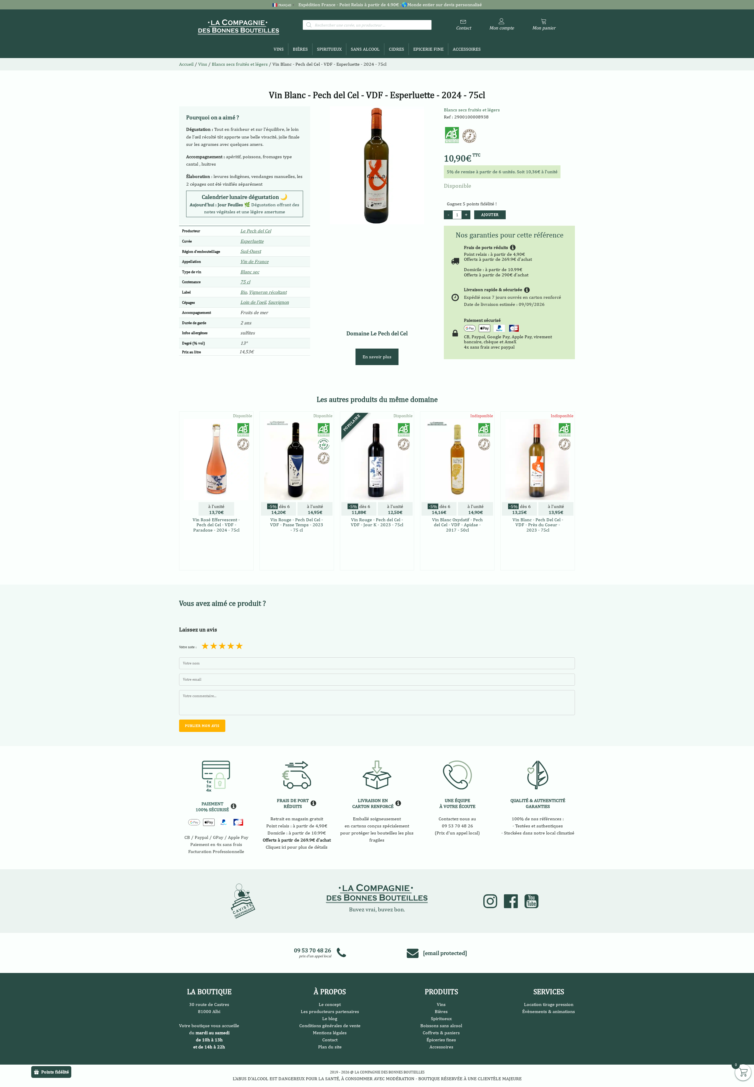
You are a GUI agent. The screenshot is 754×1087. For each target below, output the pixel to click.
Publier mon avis (202, 726)
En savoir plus (377, 356)
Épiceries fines (441, 1040)
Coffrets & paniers (441, 1032)
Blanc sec (249, 272)
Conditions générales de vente (330, 1025)
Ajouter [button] (216, 565)
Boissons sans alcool (441, 1025)
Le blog (329, 1018)
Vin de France (254, 261)
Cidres (396, 49)
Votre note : (187, 647)
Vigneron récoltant (268, 292)
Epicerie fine (428, 49)
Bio (243, 292)
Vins (279, 49)
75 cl (245, 282)
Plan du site (330, 1047)
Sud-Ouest (250, 251)
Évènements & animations (548, 1011)
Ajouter (490, 214)
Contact (330, 1040)
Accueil (186, 64)
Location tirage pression (548, 1004)
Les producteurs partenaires (330, 1011)
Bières (300, 49)
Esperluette (252, 241)
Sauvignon (278, 302)
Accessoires (467, 49)
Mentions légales (330, 1032)
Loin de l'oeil (253, 302)
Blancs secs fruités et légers (472, 110)
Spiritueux (329, 49)
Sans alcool (365, 49)
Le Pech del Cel (255, 231)
